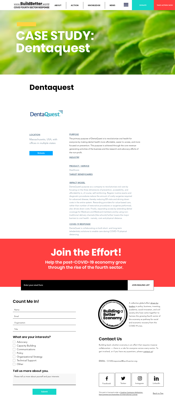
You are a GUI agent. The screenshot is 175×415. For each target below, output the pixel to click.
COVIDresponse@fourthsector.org (122, 361)
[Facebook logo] (107, 378)
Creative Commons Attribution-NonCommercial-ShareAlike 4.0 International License (121, 393)
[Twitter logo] (123, 378)
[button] (58, 5)
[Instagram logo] (140, 378)
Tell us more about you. (30, 370)
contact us (148, 351)
